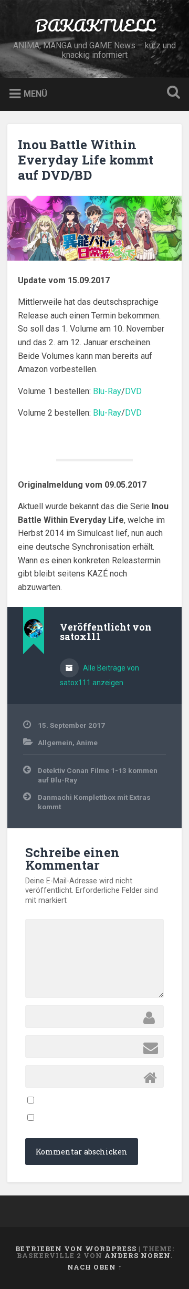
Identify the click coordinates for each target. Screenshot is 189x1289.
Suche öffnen (171, 93)
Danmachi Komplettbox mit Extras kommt (94, 802)
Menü (35, 94)
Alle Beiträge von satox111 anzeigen (99, 675)
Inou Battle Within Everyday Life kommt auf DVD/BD (85, 159)
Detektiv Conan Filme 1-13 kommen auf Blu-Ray (98, 775)
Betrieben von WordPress (75, 1248)
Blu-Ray (107, 391)
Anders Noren (137, 1255)
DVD (133, 391)
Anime (87, 742)
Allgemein (55, 742)
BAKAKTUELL (94, 25)
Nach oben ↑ (94, 1267)
